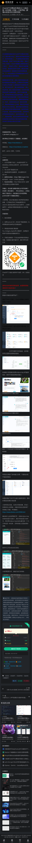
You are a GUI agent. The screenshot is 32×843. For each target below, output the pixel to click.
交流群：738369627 (10, 666)
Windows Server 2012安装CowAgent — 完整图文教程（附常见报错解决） (19, 822)
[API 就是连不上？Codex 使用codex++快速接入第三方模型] (5, 787)
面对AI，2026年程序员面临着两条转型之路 (19, 774)
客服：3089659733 (10, 662)
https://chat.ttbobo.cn (15, 143)
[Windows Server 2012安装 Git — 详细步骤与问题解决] (5, 828)
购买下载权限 (17, 648)
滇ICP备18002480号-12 (9, 837)
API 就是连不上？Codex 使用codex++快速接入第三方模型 (20, 786)
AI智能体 (14, 14)
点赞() (27, 681)
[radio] (6, 43)
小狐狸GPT (5, 678)
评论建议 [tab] (26, 19)
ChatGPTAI (19, 676)
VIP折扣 (17, 635)
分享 (15, 681)
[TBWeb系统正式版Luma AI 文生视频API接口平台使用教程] (23, 710)
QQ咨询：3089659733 (22, 837)
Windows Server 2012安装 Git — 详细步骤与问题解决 (20, 827)
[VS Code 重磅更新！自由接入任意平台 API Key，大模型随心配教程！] (5, 781)
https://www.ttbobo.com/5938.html (13, 512)
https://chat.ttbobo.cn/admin (18, 147)
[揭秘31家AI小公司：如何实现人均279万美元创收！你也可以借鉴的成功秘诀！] (5, 799)
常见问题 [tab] (16, 19)
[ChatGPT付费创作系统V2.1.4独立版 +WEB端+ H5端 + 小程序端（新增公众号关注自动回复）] (23, 729)
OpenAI (26, 676)
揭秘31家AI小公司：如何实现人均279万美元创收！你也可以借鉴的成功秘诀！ (19, 799)
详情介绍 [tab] (6, 19)
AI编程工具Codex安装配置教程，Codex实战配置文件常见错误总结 (19, 815)
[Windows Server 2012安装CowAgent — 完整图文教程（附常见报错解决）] (5, 822)
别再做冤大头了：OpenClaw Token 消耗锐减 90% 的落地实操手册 (19, 792)
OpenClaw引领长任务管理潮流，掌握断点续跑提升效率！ (19, 809)
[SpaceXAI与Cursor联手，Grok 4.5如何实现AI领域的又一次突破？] (5, 805)
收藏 (21, 681)
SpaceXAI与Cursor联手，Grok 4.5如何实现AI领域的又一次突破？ (19, 804)
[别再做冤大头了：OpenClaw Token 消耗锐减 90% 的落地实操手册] (5, 793)
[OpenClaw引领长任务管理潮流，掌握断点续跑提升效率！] (5, 811)
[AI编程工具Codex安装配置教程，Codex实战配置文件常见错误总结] (5, 816)
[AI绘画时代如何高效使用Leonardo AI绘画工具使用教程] (8, 729)
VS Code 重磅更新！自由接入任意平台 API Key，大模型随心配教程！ (19, 780)
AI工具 (7, 676)
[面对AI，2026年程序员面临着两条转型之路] (5, 775)
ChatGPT (13, 676)
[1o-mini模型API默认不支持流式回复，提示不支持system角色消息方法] (8, 710)
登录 (25, 2)
